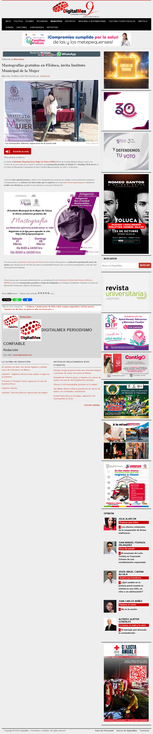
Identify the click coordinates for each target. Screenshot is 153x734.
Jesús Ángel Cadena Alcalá (131, 573)
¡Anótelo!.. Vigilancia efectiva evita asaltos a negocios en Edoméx (25, 375)
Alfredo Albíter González (129, 620)
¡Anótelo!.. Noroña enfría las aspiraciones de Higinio (25, 392)
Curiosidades (37, 27)
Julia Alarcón (127, 518)
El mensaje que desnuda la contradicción (132, 631)
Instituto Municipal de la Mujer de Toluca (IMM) (34, 161)
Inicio (8, 21)
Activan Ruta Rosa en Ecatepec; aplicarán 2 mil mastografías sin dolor (74, 397)
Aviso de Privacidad (104, 730)
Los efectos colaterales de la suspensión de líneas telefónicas (132, 530)
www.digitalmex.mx (22, 355)
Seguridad (42, 21)
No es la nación (129, 609)
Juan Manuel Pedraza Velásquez (132, 544)
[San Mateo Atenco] (126, 484)
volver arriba (92, 405)
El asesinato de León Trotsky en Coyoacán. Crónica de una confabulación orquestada (132, 557)
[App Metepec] (76, 39)
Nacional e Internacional (92, 21)
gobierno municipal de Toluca (32, 262)
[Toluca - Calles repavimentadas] (126, 440)
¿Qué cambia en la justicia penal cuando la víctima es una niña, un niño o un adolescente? (131, 587)
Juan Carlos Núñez (130, 601)
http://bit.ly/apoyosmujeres (74, 182)
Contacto (144, 730)
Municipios (56, 21)
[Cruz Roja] (126, 683)
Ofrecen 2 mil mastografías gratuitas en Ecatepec (75, 384)
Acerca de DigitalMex (127, 730)
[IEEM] (126, 110)
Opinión (9, 27)
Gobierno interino (9, 388)
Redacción (45, 76)
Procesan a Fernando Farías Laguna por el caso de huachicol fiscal (24, 382)
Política (18, 21)
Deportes (70, 21)
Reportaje (52, 27)
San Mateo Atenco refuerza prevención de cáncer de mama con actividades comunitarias (76, 390)
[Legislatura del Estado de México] (126, 69)
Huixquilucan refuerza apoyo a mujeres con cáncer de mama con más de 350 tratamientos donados (77, 379)
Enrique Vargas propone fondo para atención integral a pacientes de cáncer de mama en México (77, 372)
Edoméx (30, 21)
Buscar (145, 265)
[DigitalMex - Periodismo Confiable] (76, 10)
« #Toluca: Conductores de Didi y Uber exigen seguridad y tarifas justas (59, 306)
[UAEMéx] (126, 292)
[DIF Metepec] (126, 332)
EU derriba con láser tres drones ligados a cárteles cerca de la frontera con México (24, 368)
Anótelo (142, 21)
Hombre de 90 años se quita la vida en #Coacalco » (29, 309)
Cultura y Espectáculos (122, 21)
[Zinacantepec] (126, 399)
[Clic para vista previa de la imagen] (51, 111)
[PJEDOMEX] (126, 365)
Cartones (21, 27)
